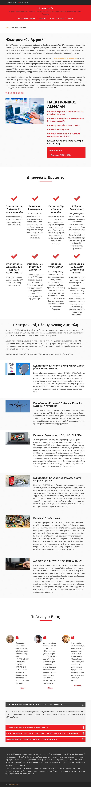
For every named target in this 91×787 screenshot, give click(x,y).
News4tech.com (15, 784)
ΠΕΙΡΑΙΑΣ (42, 18)
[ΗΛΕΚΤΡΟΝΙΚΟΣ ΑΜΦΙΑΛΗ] (25, 123)
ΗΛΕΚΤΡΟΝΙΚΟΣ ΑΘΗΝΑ (26, 18)
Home (7, 27)
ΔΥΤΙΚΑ (61, 18)
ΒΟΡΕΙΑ (70, 18)
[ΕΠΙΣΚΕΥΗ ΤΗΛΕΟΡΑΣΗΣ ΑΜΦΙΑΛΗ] (18, 444)
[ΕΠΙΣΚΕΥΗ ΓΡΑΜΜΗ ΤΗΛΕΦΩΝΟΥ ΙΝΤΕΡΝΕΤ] (18, 569)
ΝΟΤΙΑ (52, 18)
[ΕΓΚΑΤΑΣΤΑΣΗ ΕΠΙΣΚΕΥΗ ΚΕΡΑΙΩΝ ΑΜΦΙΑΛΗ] (18, 412)
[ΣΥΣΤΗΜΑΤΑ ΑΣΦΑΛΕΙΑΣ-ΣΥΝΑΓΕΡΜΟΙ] (18, 486)
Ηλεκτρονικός (46, 8)
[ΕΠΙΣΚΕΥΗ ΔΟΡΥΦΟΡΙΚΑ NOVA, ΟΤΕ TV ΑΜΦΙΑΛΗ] (18, 374)
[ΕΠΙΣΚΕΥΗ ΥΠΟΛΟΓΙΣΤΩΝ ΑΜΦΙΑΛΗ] (18, 527)
